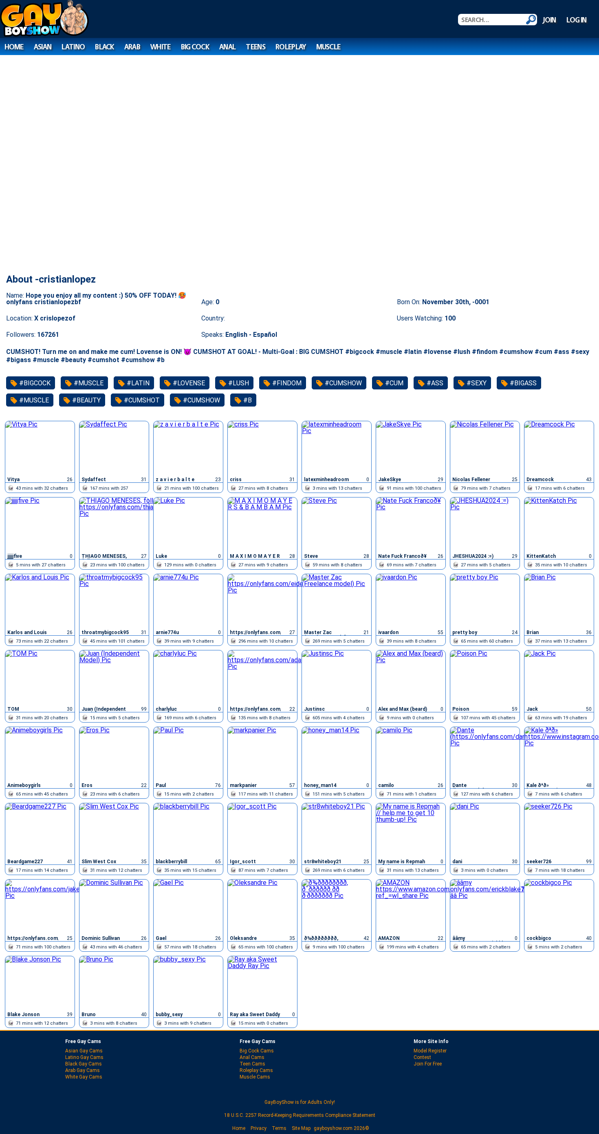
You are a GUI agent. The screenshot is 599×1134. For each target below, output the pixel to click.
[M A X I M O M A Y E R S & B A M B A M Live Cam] (262, 523)
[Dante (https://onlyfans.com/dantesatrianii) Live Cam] (485, 753)
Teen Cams (252, 1064)
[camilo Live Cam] (410, 753)
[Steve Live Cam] (336, 523)
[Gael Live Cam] (188, 906)
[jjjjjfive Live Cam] (40, 523)
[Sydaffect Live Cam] (114, 447)
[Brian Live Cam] (559, 600)
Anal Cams (252, 1057)
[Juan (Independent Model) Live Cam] (114, 676)
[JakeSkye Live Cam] (410, 447)
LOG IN (576, 19)
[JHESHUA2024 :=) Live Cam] (485, 523)
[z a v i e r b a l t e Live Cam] (188, 447)
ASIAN (42, 46)
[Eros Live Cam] (114, 753)
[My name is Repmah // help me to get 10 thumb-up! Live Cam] (410, 829)
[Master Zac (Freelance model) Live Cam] (336, 600)
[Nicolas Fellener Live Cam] (485, 447)
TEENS (255, 46)
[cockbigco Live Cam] (559, 906)
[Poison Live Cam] (485, 676)
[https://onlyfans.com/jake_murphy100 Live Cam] (40, 906)
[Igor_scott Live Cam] (262, 829)
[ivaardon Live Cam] (410, 600)
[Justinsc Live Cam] (336, 676)
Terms (279, 1128)
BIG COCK (195, 46)
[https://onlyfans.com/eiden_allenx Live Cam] (262, 600)
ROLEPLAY (290, 46)
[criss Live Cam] (262, 447)
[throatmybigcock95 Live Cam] (114, 600)
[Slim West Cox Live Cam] (114, 829)
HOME (14, 46)
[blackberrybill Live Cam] (188, 829)
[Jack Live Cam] (559, 676)
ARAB (132, 46)
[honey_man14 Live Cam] (336, 753)
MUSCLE (328, 46)
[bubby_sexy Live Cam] (188, 982)
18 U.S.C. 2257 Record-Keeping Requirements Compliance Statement (299, 1115)
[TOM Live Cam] (40, 676)
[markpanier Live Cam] (262, 753)
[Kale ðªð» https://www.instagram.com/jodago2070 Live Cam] (559, 753)
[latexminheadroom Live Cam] (336, 447)
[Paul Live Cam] (188, 753)
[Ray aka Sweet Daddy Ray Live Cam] (262, 982)
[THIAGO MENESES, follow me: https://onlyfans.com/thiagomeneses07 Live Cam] (114, 523)
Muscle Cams (255, 1077)
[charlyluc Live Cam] (188, 676)
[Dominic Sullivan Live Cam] (114, 906)
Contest (422, 1057)
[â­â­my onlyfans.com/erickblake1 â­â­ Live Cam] (485, 906)
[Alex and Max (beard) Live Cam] (410, 676)
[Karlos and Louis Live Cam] (40, 600)
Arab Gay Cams (82, 1070)
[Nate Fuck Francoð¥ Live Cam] (410, 523)
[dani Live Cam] (485, 829)
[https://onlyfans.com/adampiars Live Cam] (262, 676)
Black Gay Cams (83, 1064)
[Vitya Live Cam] (40, 447)
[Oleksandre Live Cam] (262, 906)
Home (238, 1128)
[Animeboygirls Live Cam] (40, 753)
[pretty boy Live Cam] (485, 600)
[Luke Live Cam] (188, 523)
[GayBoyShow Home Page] (44, 34)
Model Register (430, 1051)
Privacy (258, 1128)
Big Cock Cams (257, 1051)
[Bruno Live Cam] (114, 982)
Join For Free (428, 1064)
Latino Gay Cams (84, 1057)
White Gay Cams (83, 1077)
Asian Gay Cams (84, 1051)
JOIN (549, 19)
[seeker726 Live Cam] (559, 829)
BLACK (104, 46)
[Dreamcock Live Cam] (559, 447)
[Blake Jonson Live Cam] (40, 982)
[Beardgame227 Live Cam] (40, 829)
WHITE (160, 46)
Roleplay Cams (256, 1070)
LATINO (73, 46)
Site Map (301, 1128)
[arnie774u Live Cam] (188, 600)
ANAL (227, 46)
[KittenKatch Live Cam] (559, 523)
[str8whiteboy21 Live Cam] (336, 829)
